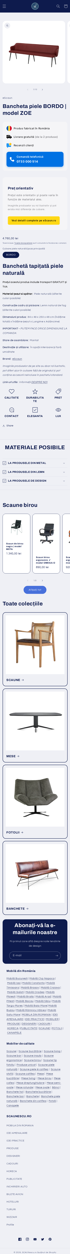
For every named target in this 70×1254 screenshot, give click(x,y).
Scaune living (52, 1051)
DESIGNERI (29, 1023)
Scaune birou (32, 1060)
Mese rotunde (24, 1087)
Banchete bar (15, 1096)
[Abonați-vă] (57, 956)
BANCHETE (15, 908)
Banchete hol (15, 1091)
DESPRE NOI (39, 382)
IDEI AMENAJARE (17, 1133)
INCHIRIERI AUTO (17, 1186)
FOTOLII (13, 832)
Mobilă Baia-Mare (36, 1005)
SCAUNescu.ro (29, 1252)
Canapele (13, 1105)
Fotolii (52, 1101)
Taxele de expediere (23, 243)
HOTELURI (13, 1202)
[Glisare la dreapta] (42, 89)
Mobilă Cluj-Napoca (42, 978)
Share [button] (10, 425)
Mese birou (44, 1078)
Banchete (32, 1096)
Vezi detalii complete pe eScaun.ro (34, 220)
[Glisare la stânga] (27, 89)
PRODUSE (13, 1023)
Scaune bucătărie (30, 1051)
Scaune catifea (25, 1073)
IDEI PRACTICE (34, 1019)
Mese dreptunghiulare (30, 1083)
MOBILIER (52, 1019)
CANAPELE (14, 1032)
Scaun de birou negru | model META (14, 546)
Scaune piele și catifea (34, 1069)
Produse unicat (26, 1064)
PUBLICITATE (28, 1028)
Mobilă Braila (25, 996)
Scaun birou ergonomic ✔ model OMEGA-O (45, 560)
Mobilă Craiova (50, 987)
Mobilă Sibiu (43, 1001)
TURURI (11, 1209)
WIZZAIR (12, 1217)
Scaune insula (33, 1055)
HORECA (13, 1028)
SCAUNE (13, 680)
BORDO (11, 255)
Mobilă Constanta (33, 983)
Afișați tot (35, 589)
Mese (40, 1073)
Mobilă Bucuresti (17, 978)
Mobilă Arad (43, 996)
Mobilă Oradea (35, 992)
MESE (11, 756)
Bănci (55, 1087)
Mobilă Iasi (14, 983)
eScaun (17, 359)
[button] (4, 6)
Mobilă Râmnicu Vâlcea (31, 1010)
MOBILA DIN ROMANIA (36, 1014)
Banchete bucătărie (38, 1091)
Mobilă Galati (15, 992)
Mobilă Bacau (25, 1001)
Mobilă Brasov (30, 987)
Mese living (28, 1078)
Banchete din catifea (33, 1101)
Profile (10, 1225)
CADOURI (44, 1023)
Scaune (11, 1051)
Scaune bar (14, 1055)
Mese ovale (42, 1087)
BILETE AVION (15, 1194)
